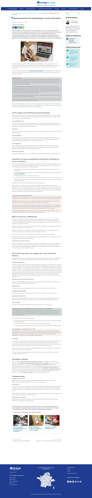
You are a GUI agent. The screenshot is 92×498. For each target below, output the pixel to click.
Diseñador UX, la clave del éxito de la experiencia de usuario (48, 440)
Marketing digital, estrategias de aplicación (73, 65)
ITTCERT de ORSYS (13, 484)
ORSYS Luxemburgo (14, 481)
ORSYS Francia (13, 477)
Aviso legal (40, 494)
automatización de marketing (36, 70)
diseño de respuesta (20, 173)
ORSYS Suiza (12, 482)
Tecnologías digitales (12, 8)
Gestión (22, 8)
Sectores (57, 8)
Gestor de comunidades (72, 473)
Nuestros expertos (73, 8)
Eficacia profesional (31, 8)
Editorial (69, 469)
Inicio (13, 13)
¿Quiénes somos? (13, 472)
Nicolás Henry (74, 21)
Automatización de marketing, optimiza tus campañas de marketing (73, 58)
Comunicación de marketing (34, 13)
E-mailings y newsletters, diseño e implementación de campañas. (74, 52)
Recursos (64, 8)
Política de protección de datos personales (52, 494)
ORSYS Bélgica (13, 479)
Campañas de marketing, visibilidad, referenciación (72, 40)
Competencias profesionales (45, 8)
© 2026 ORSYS (34, 494)
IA (13, 380)
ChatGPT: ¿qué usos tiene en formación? (21, 440)
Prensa (68, 471)
